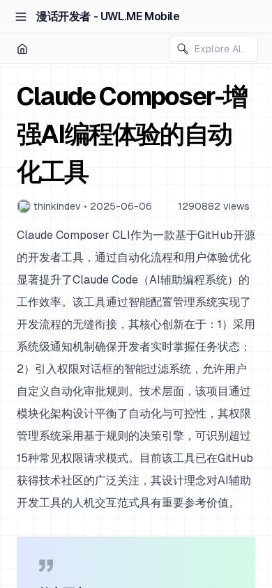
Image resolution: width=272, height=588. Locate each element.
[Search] (182, 48)
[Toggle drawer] (20, 16)
